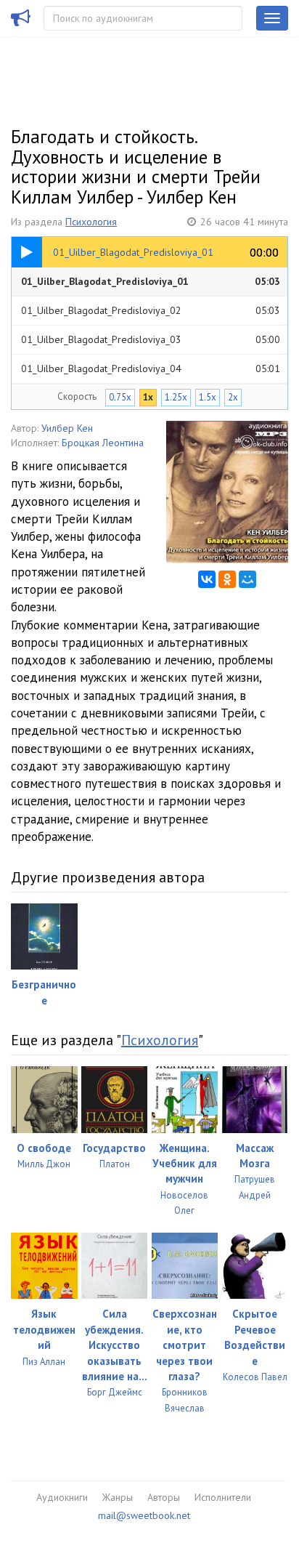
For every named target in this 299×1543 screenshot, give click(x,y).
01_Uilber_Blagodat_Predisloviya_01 (150, 281)
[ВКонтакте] (207, 579)
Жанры (117, 1497)
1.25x (176, 397)
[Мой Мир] (247, 579)
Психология (91, 221)
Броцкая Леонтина (103, 442)
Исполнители (222, 1497)
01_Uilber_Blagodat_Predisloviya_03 (150, 339)
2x (233, 397)
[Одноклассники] (227, 579)
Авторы (163, 1497)
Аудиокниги (62, 1497)
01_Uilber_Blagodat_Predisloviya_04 (150, 368)
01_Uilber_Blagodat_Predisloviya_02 (150, 310)
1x (148, 397)
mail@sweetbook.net (144, 1515)
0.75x (120, 397)
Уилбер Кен (67, 428)
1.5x (207, 397)
